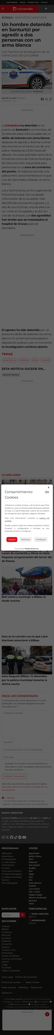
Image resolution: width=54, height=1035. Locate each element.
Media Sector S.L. (32, 549)
